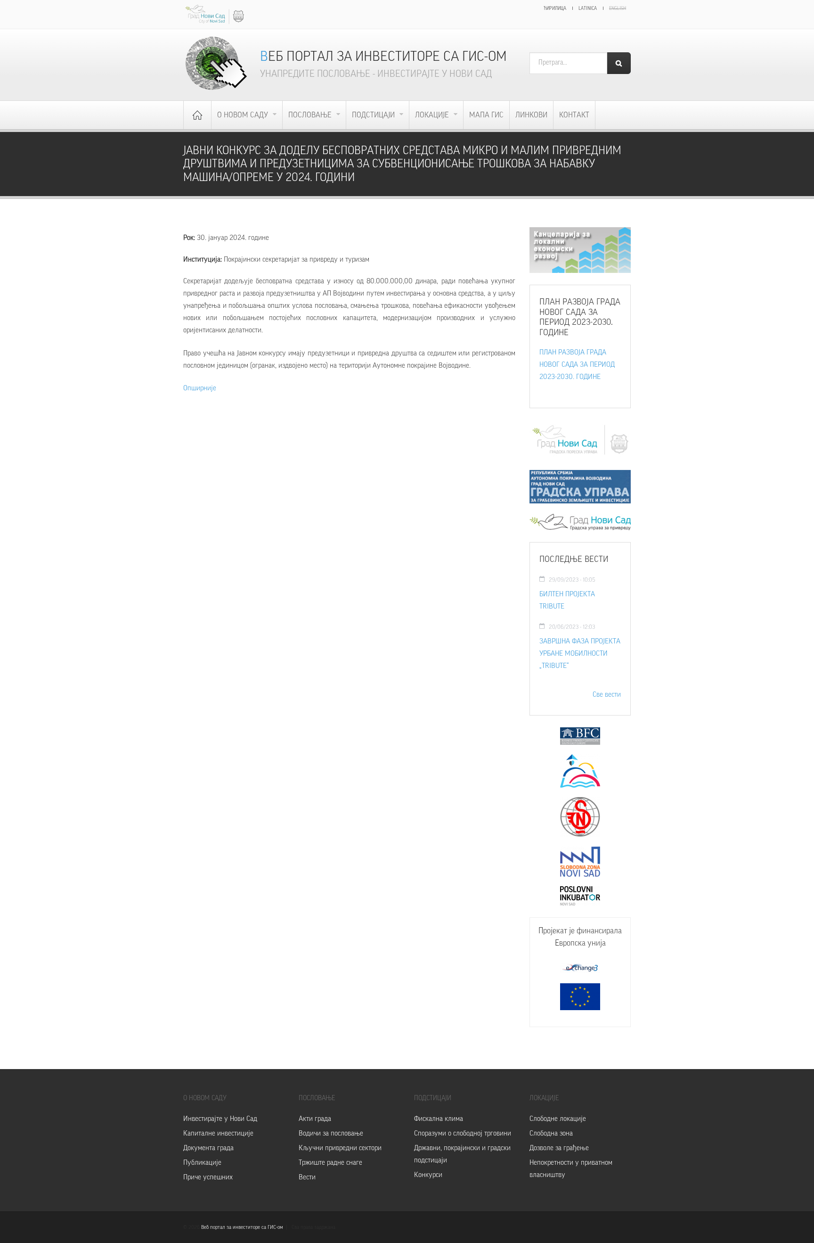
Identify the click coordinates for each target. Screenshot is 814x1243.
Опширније (199, 388)
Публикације (202, 1162)
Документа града (208, 1148)
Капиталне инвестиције (218, 1133)
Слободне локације (557, 1118)
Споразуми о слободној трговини (462, 1133)
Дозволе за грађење (559, 1148)
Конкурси (428, 1174)
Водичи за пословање (331, 1133)
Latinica (587, 8)
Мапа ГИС (486, 115)
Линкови (531, 115)
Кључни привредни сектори (340, 1148)
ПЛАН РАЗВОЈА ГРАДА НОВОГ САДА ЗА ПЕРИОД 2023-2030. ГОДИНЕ (577, 364)
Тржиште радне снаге (330, 1162)
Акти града (315, 1118)
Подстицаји (374, 115)
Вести (307, 1177)
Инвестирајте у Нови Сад (220, 1118)
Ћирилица (555, 8)
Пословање (311, 115)
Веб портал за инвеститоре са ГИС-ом (383, 56)
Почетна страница (197, 115)
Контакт (574, 115)
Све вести (607, 694)
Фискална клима (438, 1118)
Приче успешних (208, 1177)
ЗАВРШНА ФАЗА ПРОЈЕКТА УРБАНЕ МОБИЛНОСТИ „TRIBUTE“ (579, 653)
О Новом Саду (243, 115)
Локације (433, 115)
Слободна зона (551, 1133)
